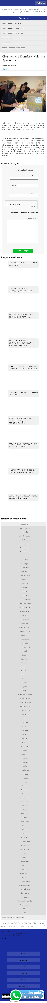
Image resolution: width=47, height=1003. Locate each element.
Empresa (23, 960)
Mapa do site (23, 986)
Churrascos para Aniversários (14, 28)
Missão (23, 967)
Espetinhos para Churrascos (13, 48)
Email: (14, 186)
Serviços (23, 18)
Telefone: (34, 193)
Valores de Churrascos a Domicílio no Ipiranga (21, 316)
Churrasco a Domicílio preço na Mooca (23, 264)
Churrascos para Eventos (12, 33)
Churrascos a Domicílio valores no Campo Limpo (20, 290)
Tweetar (6, 69)
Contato (23, 980)
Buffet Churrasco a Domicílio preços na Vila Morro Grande (23, 367)
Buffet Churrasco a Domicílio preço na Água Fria (23, 497)
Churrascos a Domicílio (11, 23)
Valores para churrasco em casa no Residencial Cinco (22, 471)
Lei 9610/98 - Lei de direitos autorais (23, 926)
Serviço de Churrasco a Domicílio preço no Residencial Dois (20, 420)
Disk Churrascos (8, 38)
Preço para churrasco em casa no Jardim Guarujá (23, 445)
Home (23, 954)
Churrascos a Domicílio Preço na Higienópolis (23, 393)
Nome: (35, 176)
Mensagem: (33, 219)
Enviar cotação (23, 251)
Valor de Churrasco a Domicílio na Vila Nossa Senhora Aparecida (20, 343)
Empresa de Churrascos (11, 43)
